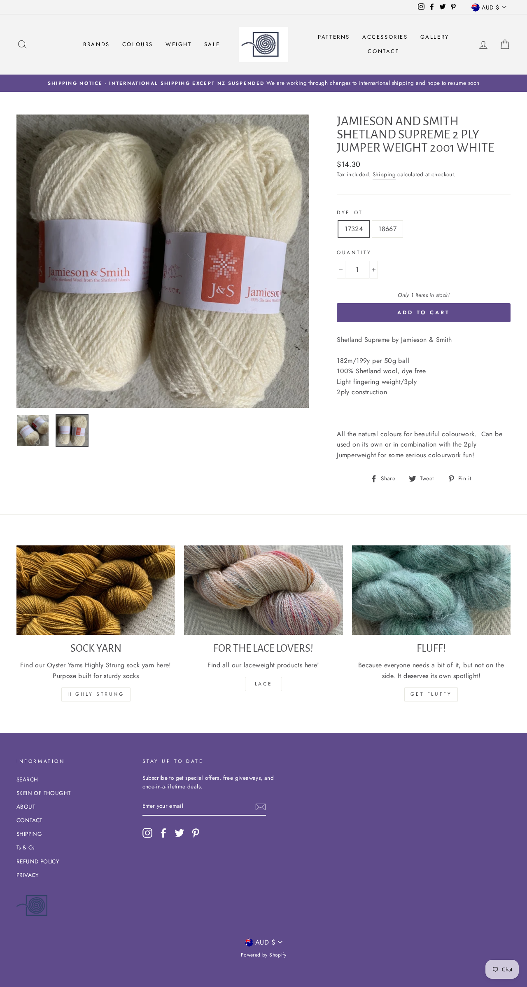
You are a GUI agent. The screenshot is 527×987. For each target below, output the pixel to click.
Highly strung (96, 694)
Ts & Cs (25, 847)
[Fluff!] (431, 590)
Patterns (334, 37)
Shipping (384, 174)
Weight (179, 44)
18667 (387, 229)
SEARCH (27, 779)
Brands (96, 44)
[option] (263, 83)
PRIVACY (27, 875)
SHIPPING (29, 834)
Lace (263, 684)
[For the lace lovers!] (263, 590)
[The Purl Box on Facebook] (163, 833)
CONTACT (29, 820)
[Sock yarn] (95, 590)
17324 (354, 229)
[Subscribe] (260, 806)
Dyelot (350, 212)
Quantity (354, 252)
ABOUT (25, 806)
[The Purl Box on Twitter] (179, 833)
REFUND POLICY (37, 861)
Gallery (434, 37)
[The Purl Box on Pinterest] (196, 833)
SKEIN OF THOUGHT (43, 793)
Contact (383, 51)
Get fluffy (431, 694)
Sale (212, 44)
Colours (137, 44)
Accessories (385, 37)
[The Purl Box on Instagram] (147, 833)
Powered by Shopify (263, 955)
